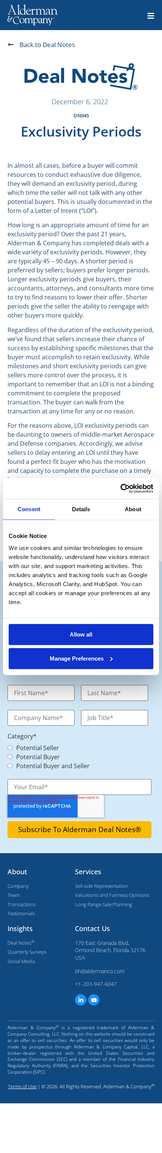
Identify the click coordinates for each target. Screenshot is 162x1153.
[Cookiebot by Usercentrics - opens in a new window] (120, 488)
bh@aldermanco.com (99, 971)
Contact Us (92, 928)
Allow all (81, 634)
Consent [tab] (29, 509)
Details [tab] (81, 509)
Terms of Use (22, 1086)
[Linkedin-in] (80, 1000)
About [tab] (133, 509)
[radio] (79, 747)
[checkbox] (75, 756)
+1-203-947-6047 (96, 983)
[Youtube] (93, 1000)
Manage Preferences (77, 658)
